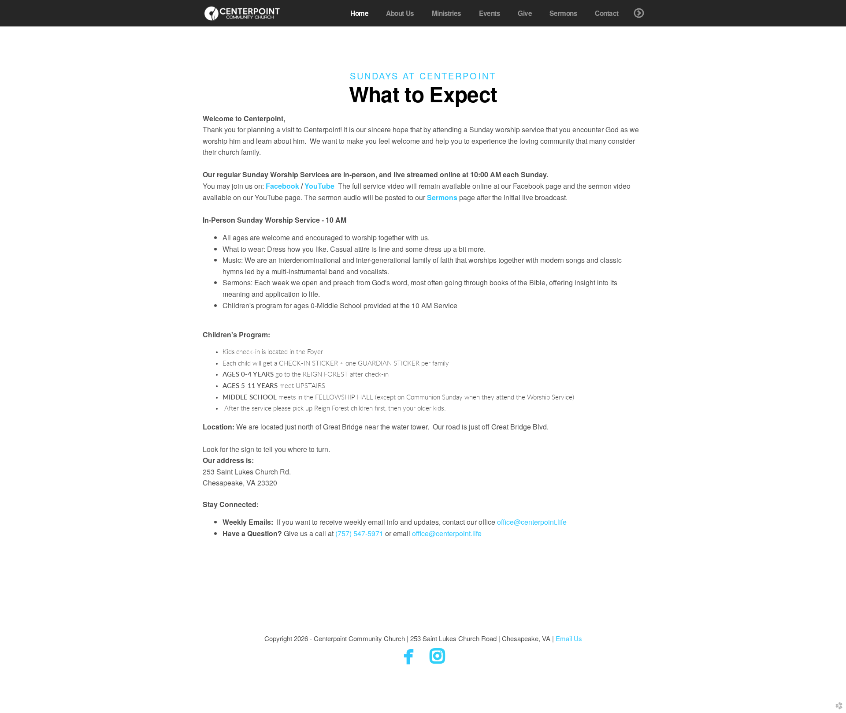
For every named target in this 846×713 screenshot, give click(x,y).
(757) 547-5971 (359, 533)
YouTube (319, 186)
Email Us (569, 638)
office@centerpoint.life (532, 522)
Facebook (282, 186)
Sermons (442, 197)
